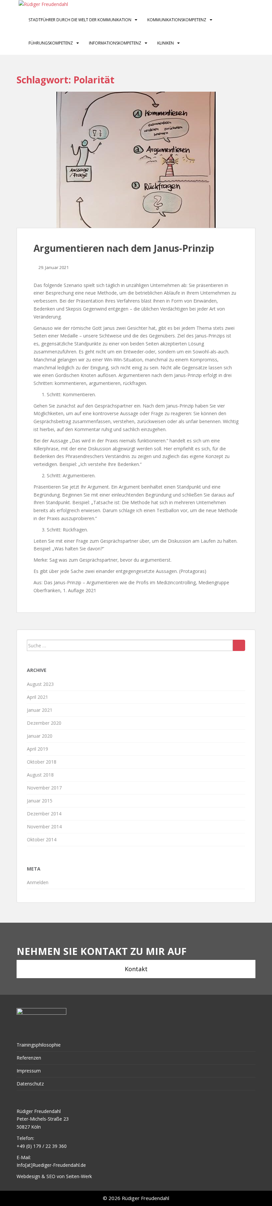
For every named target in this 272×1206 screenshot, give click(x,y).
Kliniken (165, 43)
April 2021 (37, 697)
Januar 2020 (39, 736)
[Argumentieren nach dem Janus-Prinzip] (136, 160)
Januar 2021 (39, 710)
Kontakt (136, 969)
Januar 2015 (39, 800)
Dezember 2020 (44, 723)
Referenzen (29, 1058)
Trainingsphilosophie (39, 1045)
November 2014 (44, 826)
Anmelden (37, 882)
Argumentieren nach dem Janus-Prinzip (124, 248)
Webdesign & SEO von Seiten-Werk (54, 1176)
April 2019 (37, 749)
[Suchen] (239, 645)
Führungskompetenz (51, 43)
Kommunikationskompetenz (176, 20)
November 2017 (44, 788)
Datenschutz (30, 1083)
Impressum (29, 1070)
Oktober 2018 (41, 762)
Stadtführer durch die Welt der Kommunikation (80, 20)
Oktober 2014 (41, 839)
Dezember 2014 (44, 813)
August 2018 (40, 775)
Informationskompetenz (115, 43)
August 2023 (40, 684)
